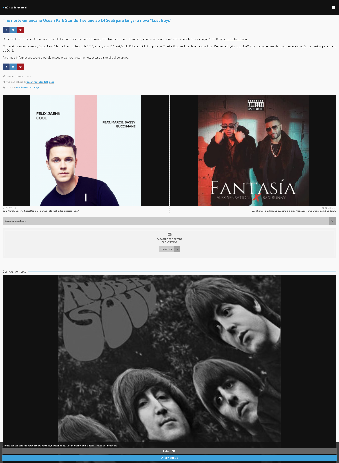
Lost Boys (34, 87)
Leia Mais (169, 451)
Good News (22, 87)
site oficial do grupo (115, 57)
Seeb (51, 82)
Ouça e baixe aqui (235, 39)
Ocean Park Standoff (37, 82)
